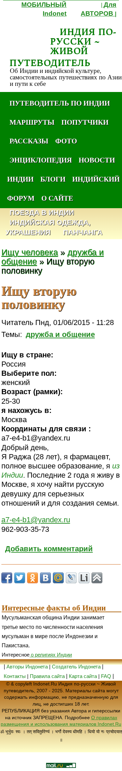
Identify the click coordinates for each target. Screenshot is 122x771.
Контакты (15, 676)
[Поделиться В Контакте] (45, 577)
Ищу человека (29, 252)
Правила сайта (47, 676)
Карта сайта (83, 676)
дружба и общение (60, 334)
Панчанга (82, 232)
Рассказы (28, 141)
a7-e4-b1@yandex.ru (35, 519)
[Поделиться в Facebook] (6, 577)
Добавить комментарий (49, 548)
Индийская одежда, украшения (47, 227)
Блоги (52, 179)
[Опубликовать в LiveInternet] (84, 577)
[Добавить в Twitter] (19, 577)
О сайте (57, 198)
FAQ (106, 676)
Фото (66, 141)
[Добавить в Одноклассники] (32, 577)
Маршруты (32, 122)
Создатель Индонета (76, 666)
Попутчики (84, 122)
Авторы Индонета (27, 666)
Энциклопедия (40, 160)
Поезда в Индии (41, 213)
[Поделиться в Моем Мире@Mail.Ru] (58, 577)
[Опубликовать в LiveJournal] (71, 577)
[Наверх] (97, 577)
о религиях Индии (50, 655)
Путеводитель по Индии (59, 103)
